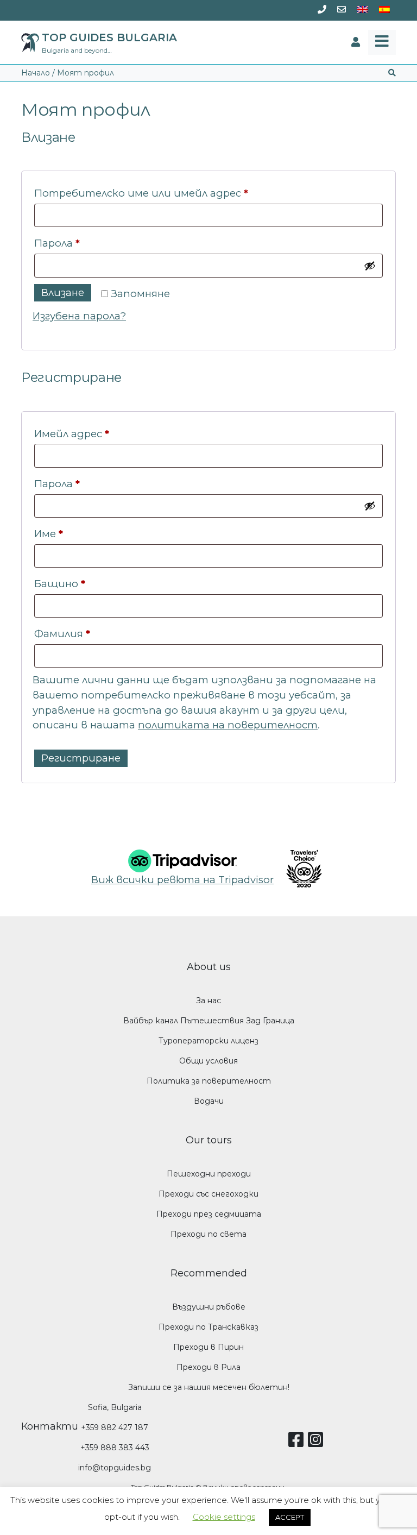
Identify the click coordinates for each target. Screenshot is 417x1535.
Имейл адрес (112, 433)
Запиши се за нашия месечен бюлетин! (208, 1387)
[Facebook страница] (298, 1443)
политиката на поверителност (228, 725)
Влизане (62, 292)
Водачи (209, 1101)
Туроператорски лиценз (208, 1041)
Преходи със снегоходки (208, 1194)
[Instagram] (317, 1443)
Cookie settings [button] (224, 1517)
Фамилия (62, 633)
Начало (35, 73)
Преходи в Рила (208, 1367)
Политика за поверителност (209, 1081)
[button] (392, 73)
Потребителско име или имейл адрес (181, 192)
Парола (97, 242)
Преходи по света (208, 1234)
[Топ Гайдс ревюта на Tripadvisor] (182, 860)
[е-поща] (341, 10)
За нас (208, 1000)
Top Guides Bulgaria (109, 37)
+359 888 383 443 (114, 1447)
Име (48, 533)
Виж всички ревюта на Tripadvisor (182, 879)
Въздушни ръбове (208, 1307)
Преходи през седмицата (208, 1214)
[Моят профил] (355, 42)
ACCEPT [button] (289, 1517)
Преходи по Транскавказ (208, 1327)
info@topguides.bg (114, 1468)
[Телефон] (322, 10)
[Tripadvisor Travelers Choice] (300, 868)
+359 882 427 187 (114, 1427)
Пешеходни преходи (209, 1174)
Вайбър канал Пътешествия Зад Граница (208, 1021)
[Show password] (370, 266)
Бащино (59, 583)
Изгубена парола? (79, 316)
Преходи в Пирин (208, 1347)
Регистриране (81, 758)
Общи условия (208, 1061)
